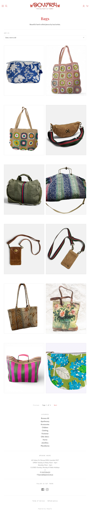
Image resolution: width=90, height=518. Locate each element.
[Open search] (6, 6)
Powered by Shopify (45, 509)
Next (55, 405)
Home (45, 440)
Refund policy (53, 501)
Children (45, 427)
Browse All (45, 418)
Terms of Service (38, 501)
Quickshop (13, 99)
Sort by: (7, 33)
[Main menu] (3, 6)
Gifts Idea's (45, 437)
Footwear (45, 434)
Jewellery (45, 443)
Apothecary (45, 421)
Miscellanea (45, 446)
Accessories (45, 424)
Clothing (45, 430)
